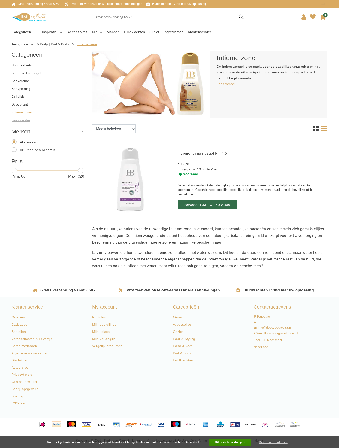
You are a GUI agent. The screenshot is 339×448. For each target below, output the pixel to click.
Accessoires (182, 324)
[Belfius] (192, 427)
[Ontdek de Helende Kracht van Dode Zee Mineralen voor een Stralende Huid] (30, 17)
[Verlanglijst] (313, 17)
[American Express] (207, 427)
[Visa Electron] (162, 427)
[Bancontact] (117, 427)
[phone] (255, 322)
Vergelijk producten (107, 346)
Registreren (101, 317)
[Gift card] (251, 427)
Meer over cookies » (273, 442)
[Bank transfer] (103, 427)
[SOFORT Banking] (132, 427)
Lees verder (226, 84)
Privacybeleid (22, 374)
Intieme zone (87, 44)
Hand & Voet (182, 346)
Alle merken (29, 142)
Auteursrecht (22, 367)
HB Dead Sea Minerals (37, 150)
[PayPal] (58, 427)
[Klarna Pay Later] (296, 427)
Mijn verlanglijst (104, 339)
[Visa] (88, 427)
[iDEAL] (43, 427)
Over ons (19, 317)
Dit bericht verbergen (230, 442)
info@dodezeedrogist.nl (275, 327)
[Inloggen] (303, 17)
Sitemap (18, 396)
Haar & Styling (184, 339)
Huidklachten (183, 360)
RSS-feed (19, 403)
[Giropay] (236, 427)
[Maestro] (177, 427)
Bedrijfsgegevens (25, 389)
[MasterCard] (73, 427)
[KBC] (222, 427)
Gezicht (179, 331)
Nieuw (177, 317)
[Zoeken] (241, 17)
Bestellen (19, 331)
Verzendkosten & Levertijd (32, 339)
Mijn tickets (101, 331)
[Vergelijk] (324, 4)
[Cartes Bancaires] (281, 427)
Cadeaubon (21, 324)
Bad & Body (60, 44)
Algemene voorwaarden (30, 353)
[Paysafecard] (147, 427)
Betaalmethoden (24, 346)
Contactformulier (25, 382)
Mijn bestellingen (105, 324)
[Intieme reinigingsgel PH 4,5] (131, 179)
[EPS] (266, 427)
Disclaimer (20, 360)
